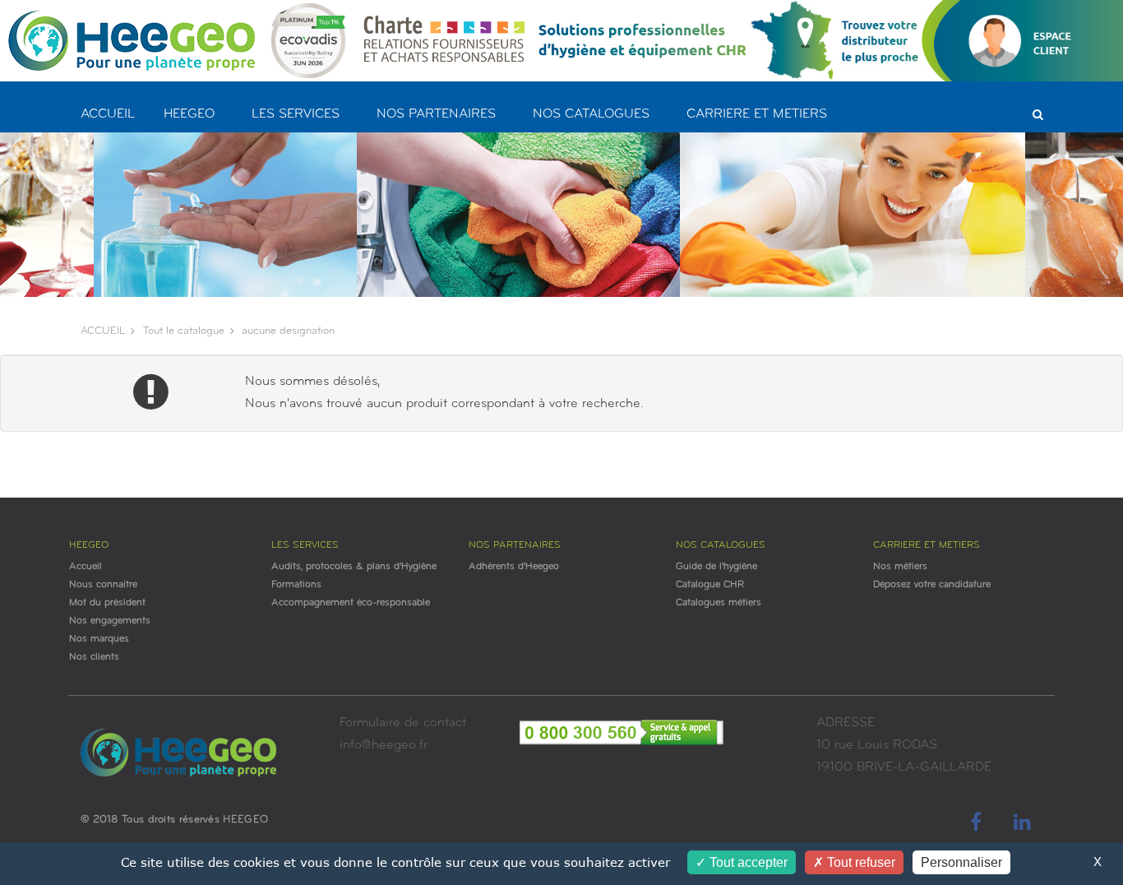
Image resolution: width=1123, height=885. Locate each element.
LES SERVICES (296, 114)
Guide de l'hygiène (716, 567)
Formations (296, 585)
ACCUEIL (108, 114)
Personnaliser (961, 862)
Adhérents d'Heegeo (514, 567)
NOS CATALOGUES (591, 114)
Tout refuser (859, 862)
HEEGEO (189, 114)
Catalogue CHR (710, 585)
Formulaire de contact (403, 723)
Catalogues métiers (718, 603)
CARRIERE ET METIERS (756, 114)
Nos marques (99, 639)
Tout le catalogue (183, 331)
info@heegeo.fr (383, 745)
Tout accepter (747, 862)
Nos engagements (109, 621)
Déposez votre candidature (932, 585)
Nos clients (94, 657)
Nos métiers (900, 567)
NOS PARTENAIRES (436, 114)
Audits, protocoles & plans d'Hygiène (354, 567)
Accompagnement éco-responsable (350, 603)
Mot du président (107, 603)
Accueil (85, 567)
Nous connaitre (103, 585)
